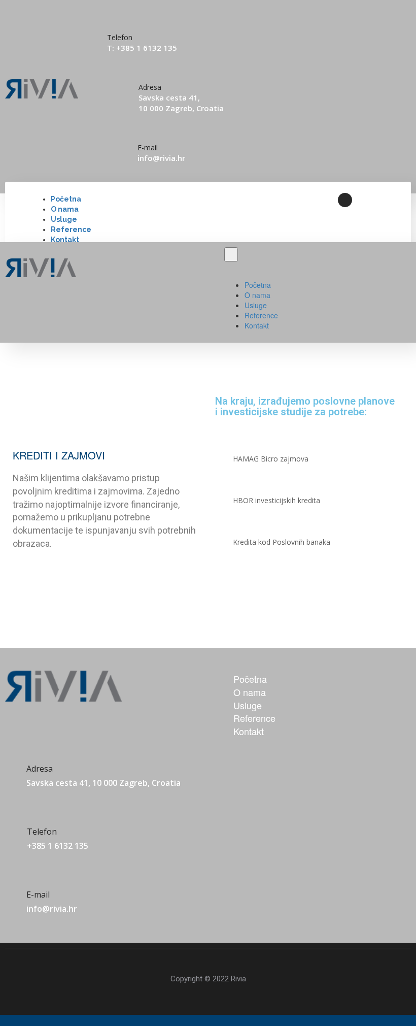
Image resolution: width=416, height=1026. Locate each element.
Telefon (42, 831)
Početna (66, 199)
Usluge (64, 219)
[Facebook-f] (345, 200)
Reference (71, 229)
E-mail (147, 147)
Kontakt (65, 240)
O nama (65, 209)
